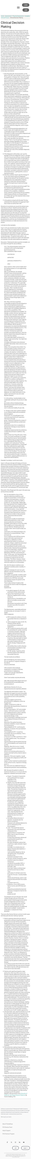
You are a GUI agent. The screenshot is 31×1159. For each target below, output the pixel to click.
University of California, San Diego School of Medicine (15, 1094)
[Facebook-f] (7, 1142)
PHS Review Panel (7, 1127)
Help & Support (6, 1130)
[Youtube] (24, 1142)
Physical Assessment (18, 16)
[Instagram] (15, 1142)
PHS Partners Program (8, 1134)
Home (2, 16)
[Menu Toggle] (18, 7)
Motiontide (17, 1157)
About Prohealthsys (7, 1124)
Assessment (8, 16)
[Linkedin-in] (19, 1142)
